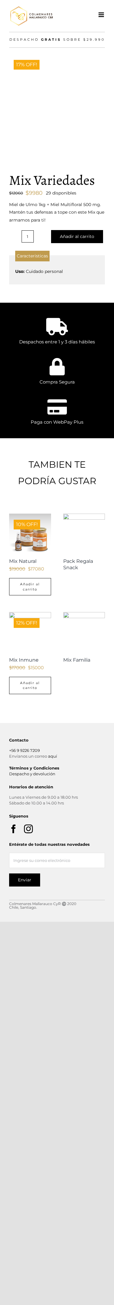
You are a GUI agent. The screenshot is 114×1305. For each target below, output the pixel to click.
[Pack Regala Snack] (84, 534)
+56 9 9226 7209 (24, 750)
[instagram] (28, 829)
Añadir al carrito (77, 236)
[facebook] (13, 829)
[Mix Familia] (84, 633)
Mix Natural (22, 561)
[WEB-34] (57, 102)
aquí (52, 756)
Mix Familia (76, 660)
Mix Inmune (24, 660)
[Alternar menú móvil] (101, 15)
